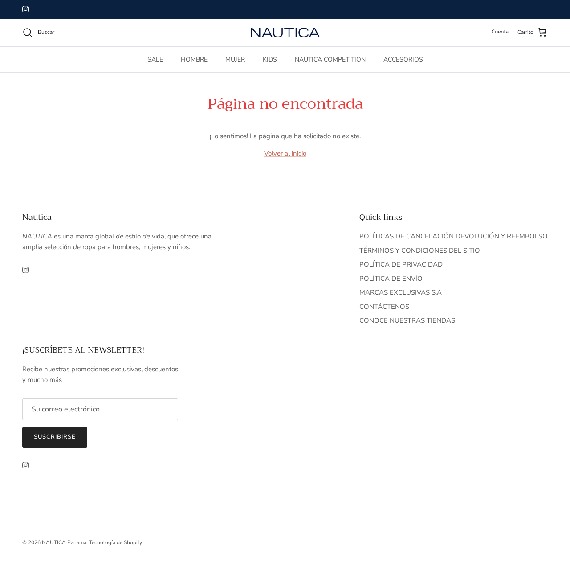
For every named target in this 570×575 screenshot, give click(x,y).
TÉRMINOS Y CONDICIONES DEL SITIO (419, 250)
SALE (155, 59)
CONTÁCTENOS (384, 306)
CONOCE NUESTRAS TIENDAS (407, 320)
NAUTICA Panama (64, 542)
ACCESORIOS (403, 59)
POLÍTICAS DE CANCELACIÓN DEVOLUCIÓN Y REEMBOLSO (453, 236)
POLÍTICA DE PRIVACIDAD (401, 264)
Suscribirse (55, 437)
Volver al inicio (285, 153)
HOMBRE (194, 59)
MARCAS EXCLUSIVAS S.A (400, 292)
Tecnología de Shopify (115, 542)
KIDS (270, 59)
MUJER (235, 59)
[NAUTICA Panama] (285, 32)
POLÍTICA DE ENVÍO (391, 278)
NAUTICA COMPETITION (330, 59)
